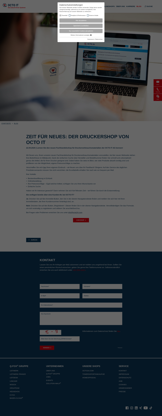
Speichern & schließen (81, 25)
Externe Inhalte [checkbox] (93, 15)
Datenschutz (99, 39)
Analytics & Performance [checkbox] (78, 15)
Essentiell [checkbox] (64, 15)
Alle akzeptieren (81, 20)
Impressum (90, 39)
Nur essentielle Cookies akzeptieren (81, 31)
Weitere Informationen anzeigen (80, 35)
